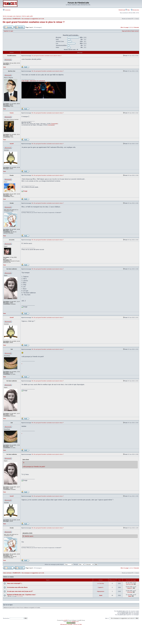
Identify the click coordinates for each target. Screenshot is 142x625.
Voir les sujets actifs (27, 16)
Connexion (7, 10)
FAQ (128, 10)
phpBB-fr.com (75, 621)
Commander (54, 123)
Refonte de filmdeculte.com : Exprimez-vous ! (21, 594)
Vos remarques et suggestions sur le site (33, 18)
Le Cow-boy (100, 583)
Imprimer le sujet (8, 31)
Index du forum (7, 18)
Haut (4, 67)
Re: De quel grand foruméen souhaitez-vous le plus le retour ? (48, 71)
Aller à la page (124, 27)
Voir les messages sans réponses (12, 16)
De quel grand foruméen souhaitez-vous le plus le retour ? (33, 22)
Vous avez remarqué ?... (14, 583)
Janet (100, 595)
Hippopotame (100, 591)
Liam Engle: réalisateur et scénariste (33, 81)
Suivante (136, 27)
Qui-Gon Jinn (129, 584)
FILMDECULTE (16, 18)
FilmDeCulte (122, 10)
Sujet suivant (135, 31)
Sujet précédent (126, 31)
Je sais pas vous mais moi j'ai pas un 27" (20, 591)
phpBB (65, 620)
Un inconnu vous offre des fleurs (17, 587)
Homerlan (129, 592)
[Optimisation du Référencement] (71, 623)
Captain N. (101, 587)
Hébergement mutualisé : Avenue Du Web (71, 624)
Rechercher (135, 10)
